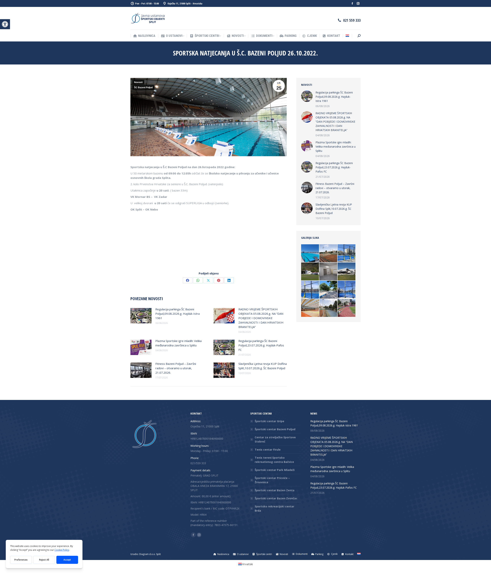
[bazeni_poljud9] (310, 308)
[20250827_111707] (347, 253)
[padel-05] (310, 290)
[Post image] (141, 315)
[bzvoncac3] (310, 253)
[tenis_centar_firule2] (328, 308)
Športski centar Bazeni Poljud (275, 429)
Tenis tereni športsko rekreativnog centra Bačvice (274, 460)
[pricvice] (310, 272)
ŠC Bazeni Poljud (143, 87)
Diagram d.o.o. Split (150, 554)
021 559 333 (352, 20)
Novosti (138, 82)
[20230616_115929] (328, 290)
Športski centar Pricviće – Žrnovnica (272, 480)
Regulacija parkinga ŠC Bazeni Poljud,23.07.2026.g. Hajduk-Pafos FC (261, 345)
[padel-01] (347, 290)
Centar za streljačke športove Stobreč (275, 439)
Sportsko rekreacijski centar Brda (274, 508)
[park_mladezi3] (347, 308)
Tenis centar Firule (268, 449)
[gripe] (347, 272)
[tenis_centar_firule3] (328, 253)
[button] (5, 24)
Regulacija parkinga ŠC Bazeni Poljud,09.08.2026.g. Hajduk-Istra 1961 (177, 313)
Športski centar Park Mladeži (275, 470)
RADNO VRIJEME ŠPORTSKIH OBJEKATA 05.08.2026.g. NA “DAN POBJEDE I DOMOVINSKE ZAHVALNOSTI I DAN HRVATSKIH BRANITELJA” (260, 318)
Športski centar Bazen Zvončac (276, 498)
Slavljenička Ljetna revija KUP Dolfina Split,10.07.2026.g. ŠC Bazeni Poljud (262, 366)
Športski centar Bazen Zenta (274, 490)
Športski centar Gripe (269, 421)
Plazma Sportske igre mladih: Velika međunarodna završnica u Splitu (178, 343)
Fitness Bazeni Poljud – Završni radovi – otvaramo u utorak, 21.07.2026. (175, 368)
